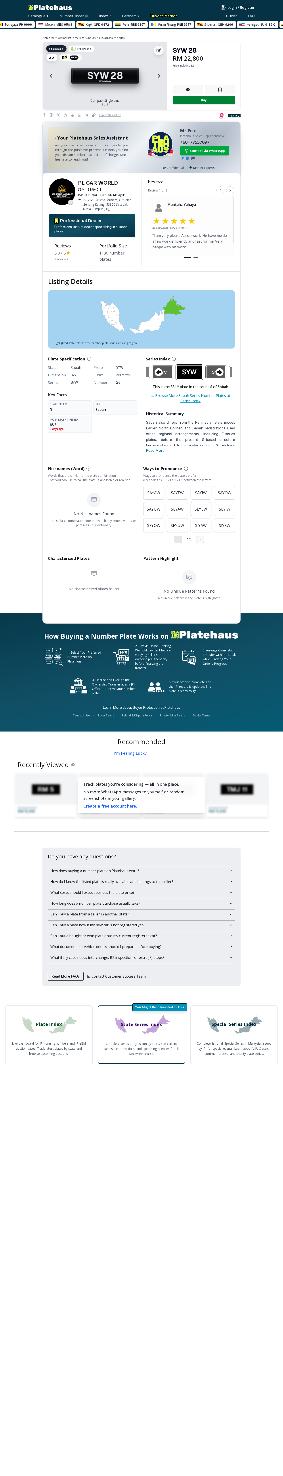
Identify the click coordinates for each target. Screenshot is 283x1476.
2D (52, 57)
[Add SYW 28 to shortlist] (220, 89)
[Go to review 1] (187, 257)
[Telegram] (182, 158)
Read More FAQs (66, 976)
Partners (129, 15)
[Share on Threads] (66, 115)
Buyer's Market (164, 15)
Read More (155, 450)
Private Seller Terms (172, 715)
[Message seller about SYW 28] (188, 89)
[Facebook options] (44, 115)
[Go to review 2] (195, 257)
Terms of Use (81, 715)
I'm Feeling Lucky (130, 753)
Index (103, 15)
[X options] (58, 115)
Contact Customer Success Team (119, 976)
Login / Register (241, 7)
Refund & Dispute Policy (137, 715)
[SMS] (193, 158)
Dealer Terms (201, 715)
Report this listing (110, 115)
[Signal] (187, 158)
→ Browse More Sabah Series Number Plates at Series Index (190, 398)
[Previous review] (220, 190)
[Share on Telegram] (87, 115)
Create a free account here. (110, 806)
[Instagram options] (51, 115)
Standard (56, 48)
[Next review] (230, 190)
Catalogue (36, 15)
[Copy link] (94, 115)
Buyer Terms (106, 715)
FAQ (251, 15)
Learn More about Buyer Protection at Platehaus (141, 707)
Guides (231, 15)
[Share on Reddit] (73, 115)
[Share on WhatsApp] (80, 115)
